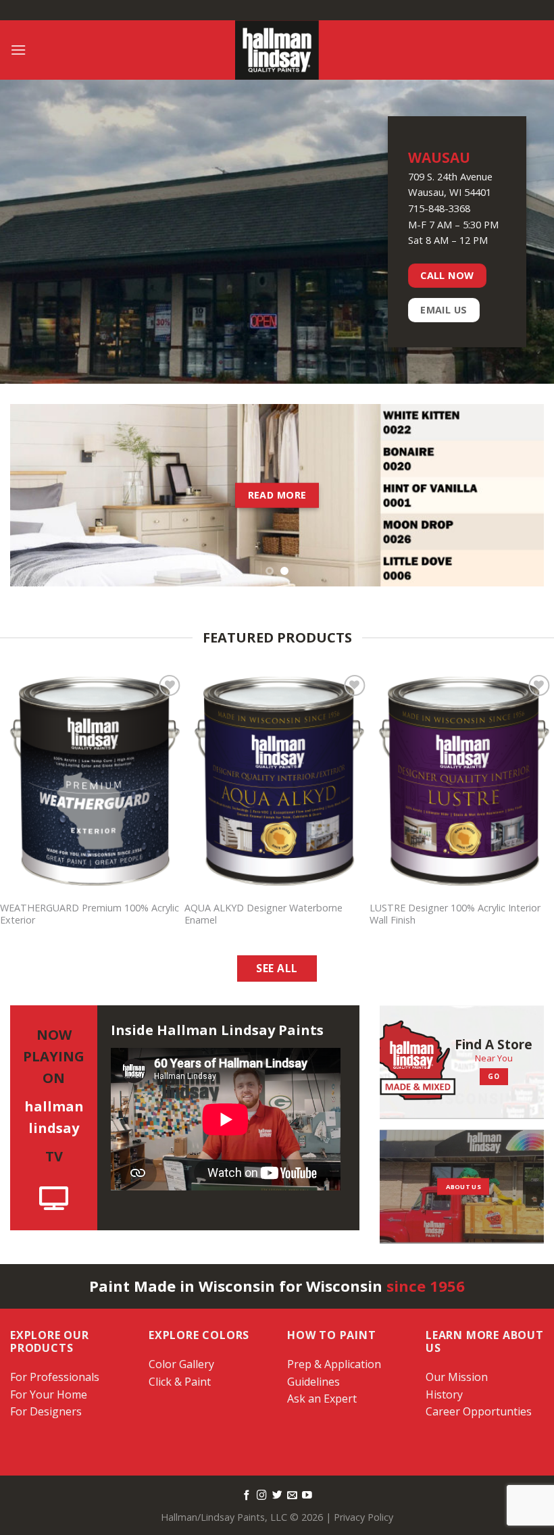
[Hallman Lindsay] (277, 50)
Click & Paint (180, 1381)
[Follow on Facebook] (247, 1495)
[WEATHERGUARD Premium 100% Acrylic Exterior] (92, 782)
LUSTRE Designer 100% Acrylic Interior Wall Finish (455, 914)
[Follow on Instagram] (262, 1495)
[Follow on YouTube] (307, 1495)
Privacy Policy (363, 1517)
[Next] (516, 495)
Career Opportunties (479, 1411)
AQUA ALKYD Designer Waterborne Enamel (263, 914)
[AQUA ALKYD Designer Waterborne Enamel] (276, 782)
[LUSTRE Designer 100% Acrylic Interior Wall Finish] (462, 782)
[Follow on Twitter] (277, 1495)
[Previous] (38, 495)
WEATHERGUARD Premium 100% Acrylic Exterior (89, 914)
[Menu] (18, 49)
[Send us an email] (292, 1495)
